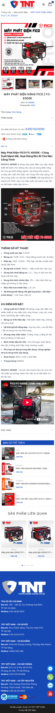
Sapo (34, 710)
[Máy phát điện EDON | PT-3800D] (14, 534)
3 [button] (28, 565)
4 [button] (31, 565)
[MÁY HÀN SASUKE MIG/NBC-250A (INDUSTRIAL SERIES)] (8, 469)
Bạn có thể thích (14, 442)
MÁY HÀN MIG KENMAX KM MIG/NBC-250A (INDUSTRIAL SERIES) (33, 484)
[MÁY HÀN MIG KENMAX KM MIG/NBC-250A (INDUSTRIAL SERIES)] (8, 484)
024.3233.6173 (16, 634)
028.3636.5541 (16, 611)
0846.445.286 (16, 651)
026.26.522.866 (17, 691)
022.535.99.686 (17, 674)
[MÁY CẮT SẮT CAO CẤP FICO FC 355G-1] (8, 499)
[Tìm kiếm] (43, 5)
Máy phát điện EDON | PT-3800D (15, 552)
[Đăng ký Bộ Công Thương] (9, 697)
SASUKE (19, 465)
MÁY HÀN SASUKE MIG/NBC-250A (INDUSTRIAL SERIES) (31, 468)
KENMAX (19, 481)
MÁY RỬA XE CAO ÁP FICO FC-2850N (33, 453)
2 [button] (24, 565)
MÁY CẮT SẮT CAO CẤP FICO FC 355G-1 (34, 499)
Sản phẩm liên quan (27, 513)
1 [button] (22, 565)
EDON (13, 550)
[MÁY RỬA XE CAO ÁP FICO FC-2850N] (8, 453)
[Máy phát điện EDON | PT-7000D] (41, 534)
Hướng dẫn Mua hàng (16, 139)
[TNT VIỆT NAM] (22, 4)
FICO (18, 450)
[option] (27, 49)
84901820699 (34, 129)
